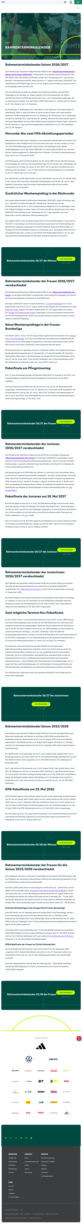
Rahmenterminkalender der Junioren (20, 458)
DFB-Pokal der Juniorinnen (31, 589)
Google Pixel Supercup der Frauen (22, 313)
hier (26, 515)
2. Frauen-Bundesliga (53, 304)
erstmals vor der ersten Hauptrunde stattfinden (48, 890)
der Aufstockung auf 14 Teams (61, 936)
